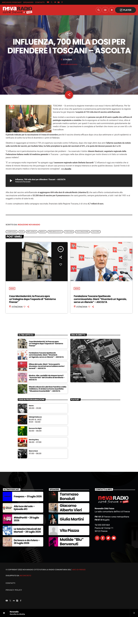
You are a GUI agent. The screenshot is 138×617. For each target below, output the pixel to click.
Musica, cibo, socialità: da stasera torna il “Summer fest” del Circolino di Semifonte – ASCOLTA (47, 377)
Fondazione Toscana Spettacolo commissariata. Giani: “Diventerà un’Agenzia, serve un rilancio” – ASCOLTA (100, 299)
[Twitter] (108, 538)
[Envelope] (113, 538)
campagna (11, 232)
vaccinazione (82, 232)
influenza (31, 232)
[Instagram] (59, 2)
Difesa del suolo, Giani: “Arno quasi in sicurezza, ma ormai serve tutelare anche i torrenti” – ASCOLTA (46, 366)
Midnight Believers (35, 417)
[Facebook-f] (102, 538)
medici (42, 232)
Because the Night (35, 428)
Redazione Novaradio (29, 224)
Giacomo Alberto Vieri (71, 508)
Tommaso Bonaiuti (69, 496)
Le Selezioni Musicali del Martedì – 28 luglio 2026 (27, 530)
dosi (22, 232)
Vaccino (95, 232)
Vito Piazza (69, 530)
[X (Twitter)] (51, 2)
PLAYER (125, 10)
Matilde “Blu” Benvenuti (71, 542)
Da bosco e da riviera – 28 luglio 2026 (27, 542)
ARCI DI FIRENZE (79, 569)
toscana (69, 232)
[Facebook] (62, 2)
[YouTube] (48, 2)
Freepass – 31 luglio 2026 (28, 496)
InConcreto (25, 575)
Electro (77, 373)
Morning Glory (34, 440)
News (68, 33)
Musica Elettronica (82, 366)
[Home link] (17, 10)
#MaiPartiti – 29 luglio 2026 (26, 519)
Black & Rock (33, 451)
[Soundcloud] (55, 2)
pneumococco (55, 232)
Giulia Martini (72, 519)
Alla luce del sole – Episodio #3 (24, 508)
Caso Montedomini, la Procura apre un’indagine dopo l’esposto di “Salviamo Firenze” (32, 299)
